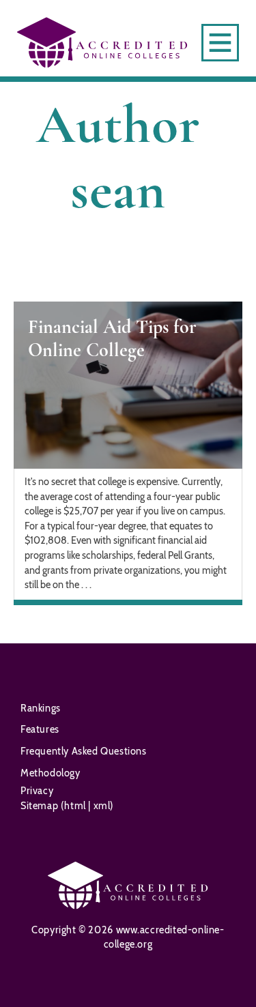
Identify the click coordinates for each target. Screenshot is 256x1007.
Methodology (50, 773)
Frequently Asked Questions (83, 751)
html (76, 806)
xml (100, 806)
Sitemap (40, 806)
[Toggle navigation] (220, 42)
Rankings (40, 708)
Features (39, 729)
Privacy (36, 791)
